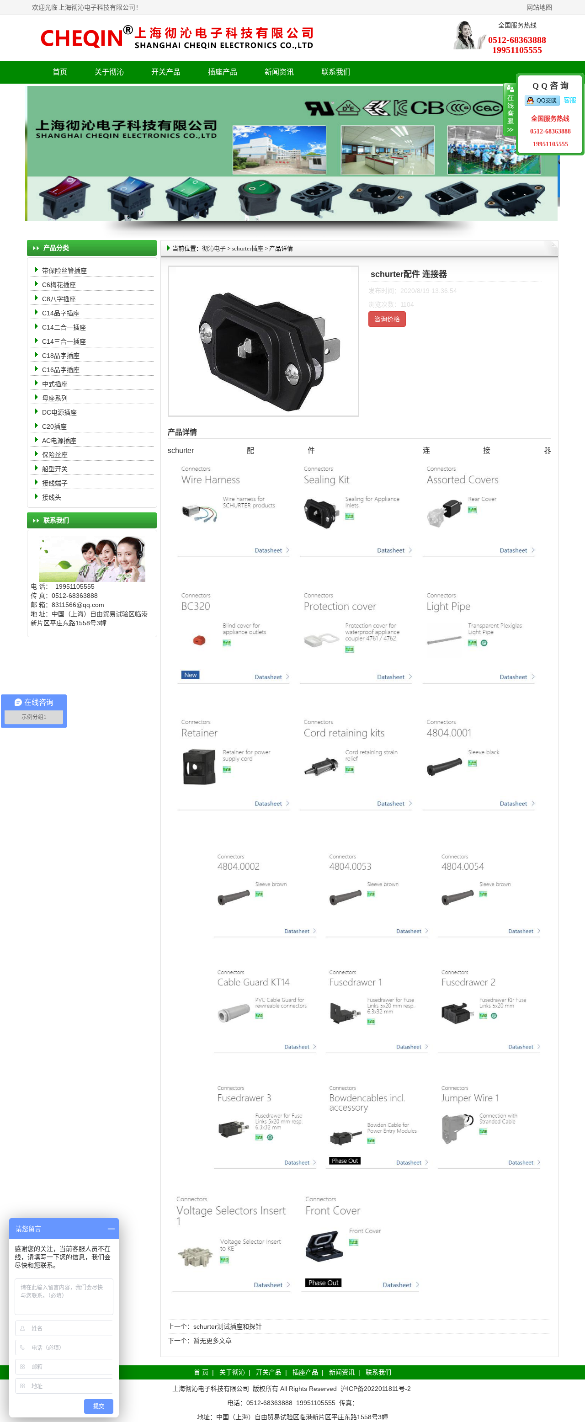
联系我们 (336, 72)
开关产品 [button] (166, 72)
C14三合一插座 (64, 341)
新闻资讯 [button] (279, 72)
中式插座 (55, 384)
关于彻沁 (109, 72)
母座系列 (55, 398)
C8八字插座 (59, 299)
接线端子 (55, 483)
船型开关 (55, 469)
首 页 (201, 1372)
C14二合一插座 (64, 327)
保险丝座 (55, 454)
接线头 (51, 497)
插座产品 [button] (222, 72)
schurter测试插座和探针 (227, 1326)
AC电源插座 (60, 440)
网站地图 (539, 7)
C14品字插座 (61, 313)
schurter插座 (247, 248)
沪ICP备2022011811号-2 (375, 1388)
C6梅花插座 (59, 284)
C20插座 (54, 426)
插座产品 (305, 1372)
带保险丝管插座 (65, 270)
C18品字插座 (61, 355)
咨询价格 (387, 319)
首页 (60, 72)
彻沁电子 (214, 248)
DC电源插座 (60, 412)
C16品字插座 (61, 369)
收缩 (509, 109)
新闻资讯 (342, 1372)
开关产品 (269, 1372)
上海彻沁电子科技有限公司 (96, 7)
